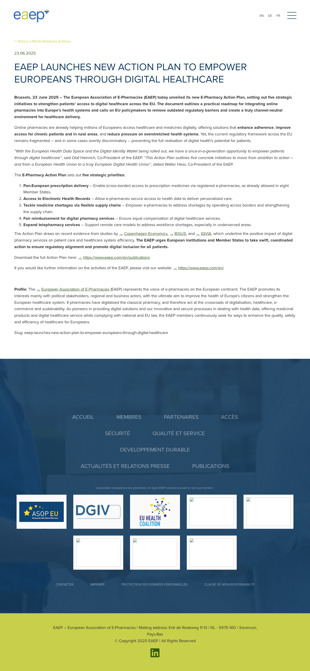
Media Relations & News (44, 41)
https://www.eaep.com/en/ (201, 267)
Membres (128, 417)
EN (262, 16)
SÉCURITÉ (117, 433)
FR (278, 16)
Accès (229, 417)
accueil (83, 417)
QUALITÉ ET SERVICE (179, 433)
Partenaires (181, 417)
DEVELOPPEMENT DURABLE (155, 450)
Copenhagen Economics (145, 233)
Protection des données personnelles (154, 584)
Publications (210, 466)
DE (270, 16)
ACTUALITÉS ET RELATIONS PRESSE (125, 466)
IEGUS (180, 233)
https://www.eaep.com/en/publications (116, 257)
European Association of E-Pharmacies (75, 289)
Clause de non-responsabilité (229, 584)
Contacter (65, 584)
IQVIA (206, 233)
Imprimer (98, 584)
